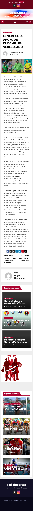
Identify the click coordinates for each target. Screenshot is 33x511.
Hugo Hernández (17, 52)
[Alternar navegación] (15, 22)
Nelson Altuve (20, 306)
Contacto (16, 507)
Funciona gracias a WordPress (12, 500)
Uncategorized (7, 32)
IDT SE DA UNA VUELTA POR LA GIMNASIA (24, 258)
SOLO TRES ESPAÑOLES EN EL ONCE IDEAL (16, 321)
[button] (27, 22)
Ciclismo (7, 424)
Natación (7, 404)
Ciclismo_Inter (8, 444)
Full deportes (16, 13)
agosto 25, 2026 (11, 412)
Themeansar (16, 502)
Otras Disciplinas (15, 404)
